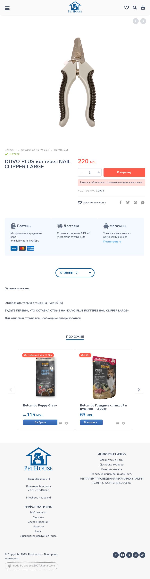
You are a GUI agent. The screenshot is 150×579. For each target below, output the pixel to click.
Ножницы (61, 150)
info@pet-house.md (38, 497)
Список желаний (38, 522)
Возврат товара (111, 469)
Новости (38, 526)
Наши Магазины (37, 479)
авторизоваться (70, 318)
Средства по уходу (35, 150)
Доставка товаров (112, 464)
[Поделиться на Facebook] (119, 202)
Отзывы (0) (69, 273)
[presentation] (11, 390)
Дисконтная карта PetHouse (38, 536)
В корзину (124, 172)
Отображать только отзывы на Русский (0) (34, 303)
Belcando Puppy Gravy (40, 405)
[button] (97, 422)
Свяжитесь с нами (111, 460)
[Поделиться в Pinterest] (134, 202)
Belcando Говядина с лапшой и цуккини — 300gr (103, 407)
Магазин (10, 150)
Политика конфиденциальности (111, 474)
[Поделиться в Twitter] (126, 202)
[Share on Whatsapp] (141, 202)
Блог (38, 531)
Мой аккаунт (38, 512)
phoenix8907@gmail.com (39, 565)
